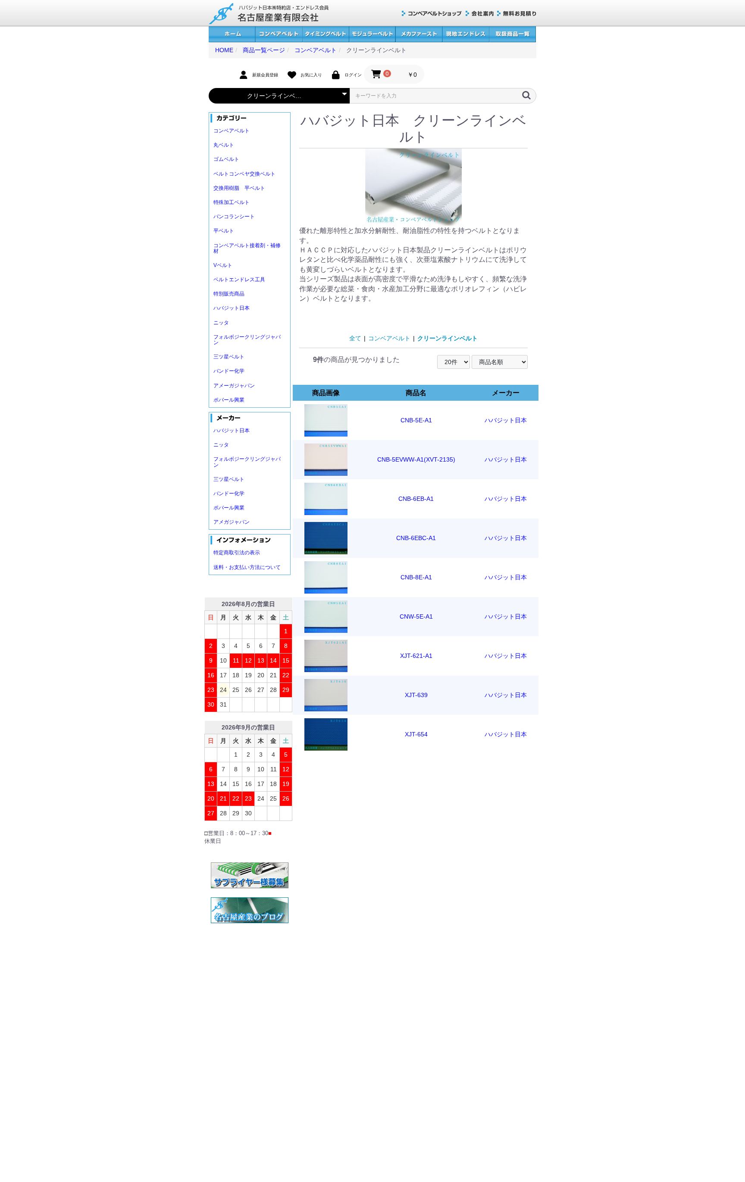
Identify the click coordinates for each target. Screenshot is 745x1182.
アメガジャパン (231, 522)
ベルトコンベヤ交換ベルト (244, 174)
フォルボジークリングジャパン (247, 340)
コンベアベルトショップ (432, 13)
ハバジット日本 (231, 308)
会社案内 (480, 13)
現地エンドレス (465, 34)
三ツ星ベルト (228, 357)
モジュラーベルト (372, 34)
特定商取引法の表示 (236, 553)
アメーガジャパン (234, 386)
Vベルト (222, 265)
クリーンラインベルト (447, 338)
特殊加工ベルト (231, 202)
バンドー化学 (228, 371)
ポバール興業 (228, 400)
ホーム (232, 34)
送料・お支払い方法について (247, 567)
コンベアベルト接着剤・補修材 (247, 248)
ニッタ (221, 323)
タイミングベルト (325, 34)
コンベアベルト (278, 34)
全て (355, 338)
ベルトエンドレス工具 (239, 280)
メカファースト (418, 34)
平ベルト (223, 231)
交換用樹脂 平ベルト (239, 188)
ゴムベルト (226, 159)
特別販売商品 (228, 294)
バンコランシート (234, 217)
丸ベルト (223, 145)
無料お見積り (516, 13)
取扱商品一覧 (512, 34)
